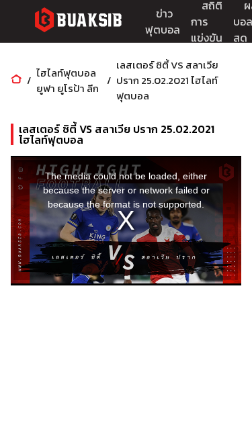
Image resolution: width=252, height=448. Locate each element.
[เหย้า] (16, 80)
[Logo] (78, 22)
